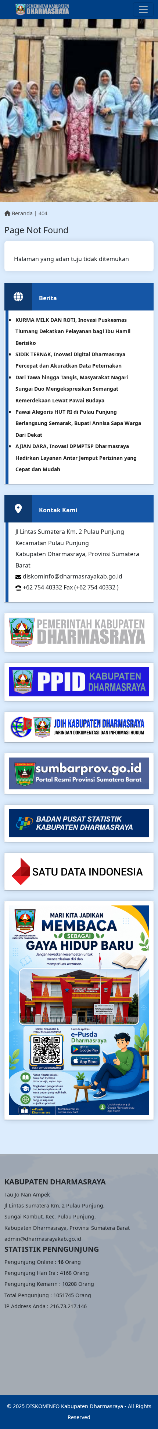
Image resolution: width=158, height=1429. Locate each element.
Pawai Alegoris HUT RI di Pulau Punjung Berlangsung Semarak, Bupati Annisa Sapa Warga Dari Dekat (78, 423)
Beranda (21, 213)
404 (43, 213)
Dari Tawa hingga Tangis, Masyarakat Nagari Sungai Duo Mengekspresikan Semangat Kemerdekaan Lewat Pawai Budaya (71, 389)
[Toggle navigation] (143, 9)
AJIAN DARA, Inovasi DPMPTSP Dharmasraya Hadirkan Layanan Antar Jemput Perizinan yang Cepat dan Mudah (76, 458)
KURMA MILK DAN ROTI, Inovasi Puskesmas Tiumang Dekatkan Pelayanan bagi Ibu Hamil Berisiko (72, 331)
